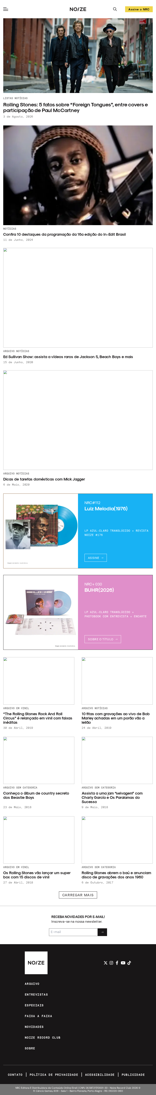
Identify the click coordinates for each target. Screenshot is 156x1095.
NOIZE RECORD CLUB (43, 1037)
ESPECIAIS (34, 1005)
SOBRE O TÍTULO (101, 639)
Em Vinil (22, 708)
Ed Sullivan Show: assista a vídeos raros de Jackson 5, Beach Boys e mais (68, 356)
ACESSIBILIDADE (100, 1074)
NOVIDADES (34, 1026)
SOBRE (30, 1048)
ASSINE (93, 557)
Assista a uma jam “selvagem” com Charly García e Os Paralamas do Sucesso (112, 797)
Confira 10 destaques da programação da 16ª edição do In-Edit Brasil (65, 234)
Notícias (21, 98)
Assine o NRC (139, 10)
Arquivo (9, 351)
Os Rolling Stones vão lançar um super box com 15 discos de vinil (36, 874)
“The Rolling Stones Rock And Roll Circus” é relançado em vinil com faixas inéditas (37, 718)
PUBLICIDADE (133, 1074)
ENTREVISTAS (36, 994)
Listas (8, 98)
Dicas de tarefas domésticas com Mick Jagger (44, 479)
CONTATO (15, 1074)
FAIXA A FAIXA (38, 1016)
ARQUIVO (32, 983)
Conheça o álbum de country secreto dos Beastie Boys (36, 795)
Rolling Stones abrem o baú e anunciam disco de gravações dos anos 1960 (116, 874)
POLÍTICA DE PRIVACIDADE (54, 1074)
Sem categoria (26, 787)
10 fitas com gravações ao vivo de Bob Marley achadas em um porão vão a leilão (116, 718)
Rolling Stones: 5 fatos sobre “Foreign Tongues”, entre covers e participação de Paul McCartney (75, 107)
